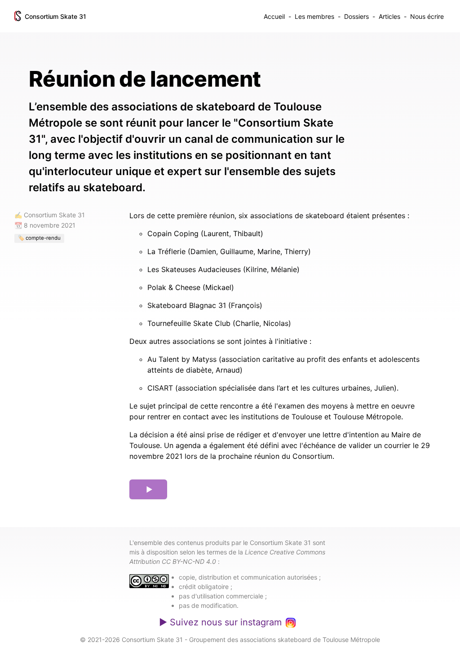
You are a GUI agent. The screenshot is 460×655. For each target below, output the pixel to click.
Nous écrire (427, 16)
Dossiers (356, 16)
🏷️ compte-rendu (39, 238)
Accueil (274, 16)
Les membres (314, 16)
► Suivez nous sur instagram (220, 622)
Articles (389, 16)
